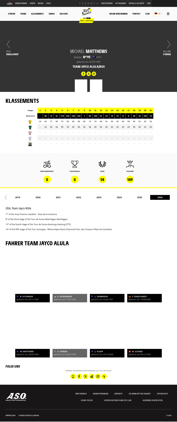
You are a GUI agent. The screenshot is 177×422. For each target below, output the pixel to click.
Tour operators (107, 3)
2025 (139, 197)
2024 (119, 197)
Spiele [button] (48, 3)
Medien (40, 3)
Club (147, 13)
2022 (78, 197)
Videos (52, 13)
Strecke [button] (11, 13)
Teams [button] (23, 13)
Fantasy (136, 13)
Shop (149, 3)
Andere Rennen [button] (21, 3)
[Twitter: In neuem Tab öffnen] (82, 3)
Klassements (37, 13)
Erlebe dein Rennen (118, 13)
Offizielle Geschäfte (136, 3)
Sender (32, 3)
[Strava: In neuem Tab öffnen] (104, 376)
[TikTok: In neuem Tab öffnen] (85, 3)
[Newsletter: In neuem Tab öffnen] (97, 3)
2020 (38, 197)
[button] (158, 14)
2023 (99, 197)
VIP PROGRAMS (120, 3)
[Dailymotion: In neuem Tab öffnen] (91, 3)
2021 (58, 197)
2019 (17, 197)
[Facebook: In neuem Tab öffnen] (79, 3)
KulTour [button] (64, 13)
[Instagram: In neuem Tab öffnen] (88, 3)
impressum (10, 415)
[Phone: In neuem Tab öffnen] (94, 3)
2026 (160, 197)
